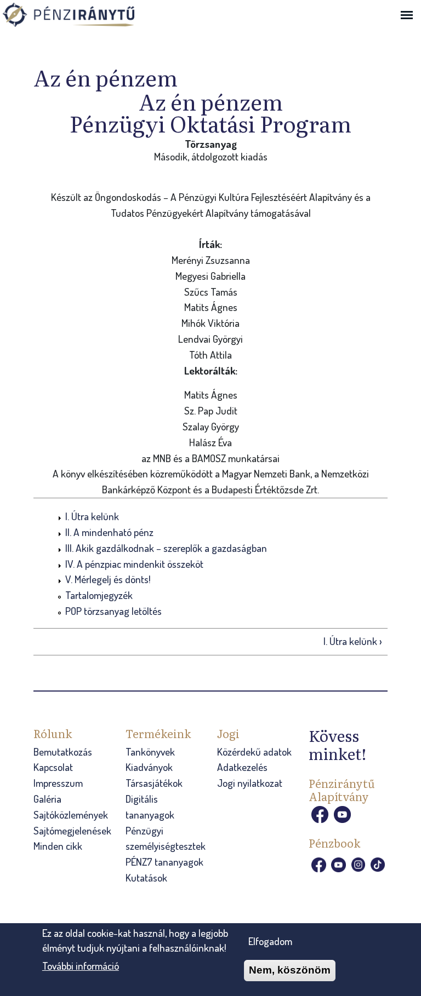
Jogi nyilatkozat (249, 783)
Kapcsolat (53, 767)
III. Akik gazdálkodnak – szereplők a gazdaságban (166, 548)
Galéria (47, 798)
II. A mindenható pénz (109, 532)
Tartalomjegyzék (99, 595)
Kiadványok (149, 767)
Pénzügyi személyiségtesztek (166, 838)
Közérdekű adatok (254, 751)
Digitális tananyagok (150, 806)
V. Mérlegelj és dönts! (108, 579)
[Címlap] (85, 16)
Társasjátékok (154, 783)
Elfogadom (270, 941)
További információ (80, 965)
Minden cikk (57, 846)
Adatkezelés (242, 767)
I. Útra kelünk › (352, 641)
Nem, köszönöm (290, 970)
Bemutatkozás (62, 751)
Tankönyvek (150, 751)
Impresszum (58, 783)
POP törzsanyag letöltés (113, 611)
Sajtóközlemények (70, 814)
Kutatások (146, 877)
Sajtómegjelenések (72, 830)
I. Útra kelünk (92, 516)
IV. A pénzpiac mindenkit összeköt (134, 564)
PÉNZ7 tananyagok (164, 861)
